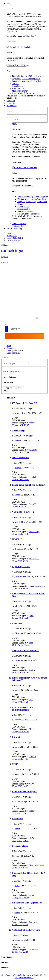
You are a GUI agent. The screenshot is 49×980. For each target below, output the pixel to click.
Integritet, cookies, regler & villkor (27, 81)
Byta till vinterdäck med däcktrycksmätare (23, 708)
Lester (17, 660)
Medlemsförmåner (20, 91)
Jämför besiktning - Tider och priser (27, 76)
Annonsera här (18, 88)
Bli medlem (20, 65)
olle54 (17, 828)
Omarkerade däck (20, 457)
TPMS (15, 764)
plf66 (17, 606)
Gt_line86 (33, 949)
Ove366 (32, 504)
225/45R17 (17, 539)
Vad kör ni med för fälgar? (24, 791)
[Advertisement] (24, 289)
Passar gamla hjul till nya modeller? (28, 485)
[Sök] (10, 109)
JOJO (31, 784)
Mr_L (31, 729)
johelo (17, 912)
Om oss (15, 83)
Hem (9, 345)
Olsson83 (19, 633)
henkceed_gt (20, 413)
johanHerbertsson (22, 576)
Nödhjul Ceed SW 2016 (23, 512)
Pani (31, 643)
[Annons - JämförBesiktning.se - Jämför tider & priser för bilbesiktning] (24, 977)
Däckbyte (16, 737)
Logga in (11, 65)
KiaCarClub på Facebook (23, 93)
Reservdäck (17, 818)
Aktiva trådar (17, 226)
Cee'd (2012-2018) (15, 350)
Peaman (18, 440)
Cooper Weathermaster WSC (25, 650)
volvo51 (32, 756)
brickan (18, 720)
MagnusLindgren (36, 865)
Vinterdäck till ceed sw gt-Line (26, 930)
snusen (17, 801)
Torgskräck (34, 922)
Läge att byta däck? (21, 566)
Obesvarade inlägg (20, 223)
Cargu (17, 495)
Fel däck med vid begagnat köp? (27, 903)
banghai (18, 467)
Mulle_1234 (34, 558)
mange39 (33, 450)
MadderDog (20, 522)
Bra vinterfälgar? (20, 846)
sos (16, 856)
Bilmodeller (12, 348)
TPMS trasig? (18, 430)
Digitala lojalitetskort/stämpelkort (26, 78)
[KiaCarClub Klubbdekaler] (27, 47)
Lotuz (17, 940)
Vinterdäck (17, 623)
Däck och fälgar (12, 250)
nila (30, 699)
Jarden (17, 690)
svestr (31, 895)
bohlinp (32, 423)
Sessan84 (19, 549)
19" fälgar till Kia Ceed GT (24, 403)
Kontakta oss (17, 86)
